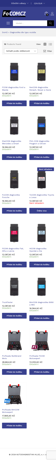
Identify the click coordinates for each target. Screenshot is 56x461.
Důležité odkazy (18, 3)
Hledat (50, 23)
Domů (5, 32)
